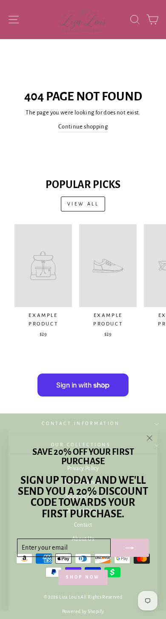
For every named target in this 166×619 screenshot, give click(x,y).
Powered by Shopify (83, 611)
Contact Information (81, 423)
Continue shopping (83, 126)
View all (83, 203)
